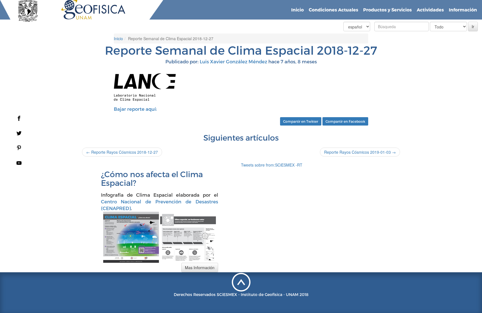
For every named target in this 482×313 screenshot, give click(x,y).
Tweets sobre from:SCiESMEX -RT (271, 165)
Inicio (297, 9)
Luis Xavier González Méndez (233, 61)
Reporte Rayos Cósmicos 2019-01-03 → (360, 152)
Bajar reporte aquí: (135, 109)
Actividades (430, 9)
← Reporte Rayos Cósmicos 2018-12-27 (122, 152)
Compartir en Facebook (345, 121)
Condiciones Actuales (333, 9)
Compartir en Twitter (300, 121)
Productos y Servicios (387, 9)
